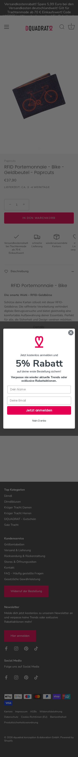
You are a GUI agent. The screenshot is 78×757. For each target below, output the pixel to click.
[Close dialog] (71, 332)
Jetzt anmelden (39, 410)
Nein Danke (39, 421)
